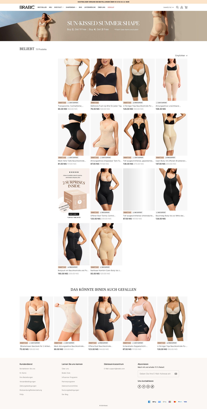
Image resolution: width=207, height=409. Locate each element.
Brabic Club (66, 373)
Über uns (101, 7)
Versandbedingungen (28, 382)
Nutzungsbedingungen (70, 390)
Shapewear (70, 7)
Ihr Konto (23, 373)
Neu (50, 7)
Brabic (106, 405)
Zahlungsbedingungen (28, 386)
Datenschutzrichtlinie (70, 386)
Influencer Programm (69, 377)
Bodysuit (58, 7)
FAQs (22, 394)
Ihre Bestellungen (26, 377)
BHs (80, 7)
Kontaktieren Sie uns (27, 369)
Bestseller (42, 7)
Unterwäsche (89, 7)
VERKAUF (111, 7)
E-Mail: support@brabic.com (114, 369)
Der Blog (65, 394)
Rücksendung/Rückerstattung (31, 390)
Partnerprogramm (68, 382)
